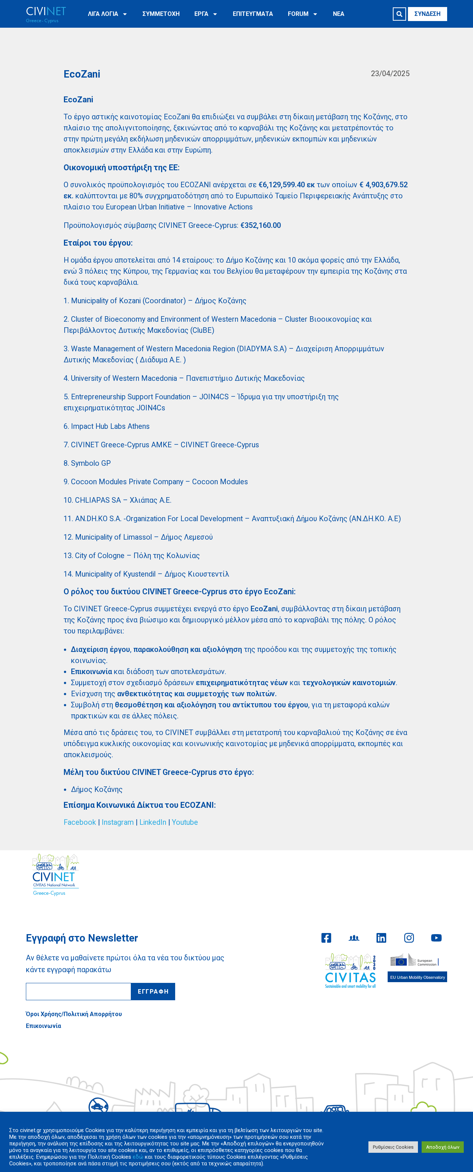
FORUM (298, 13)
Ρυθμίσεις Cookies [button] (393, 1147)
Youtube (185, 822)
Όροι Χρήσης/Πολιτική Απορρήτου (74, 1014)
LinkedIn (152, 822)
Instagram (118, 822)
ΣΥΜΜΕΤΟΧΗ (161, 13)
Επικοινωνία (43, 1025)
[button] (399, 14)
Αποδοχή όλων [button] (442, 1147)
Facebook (80, 822)
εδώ (138, 1157)
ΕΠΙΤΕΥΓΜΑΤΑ (253, 13)
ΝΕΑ (338, 13)
